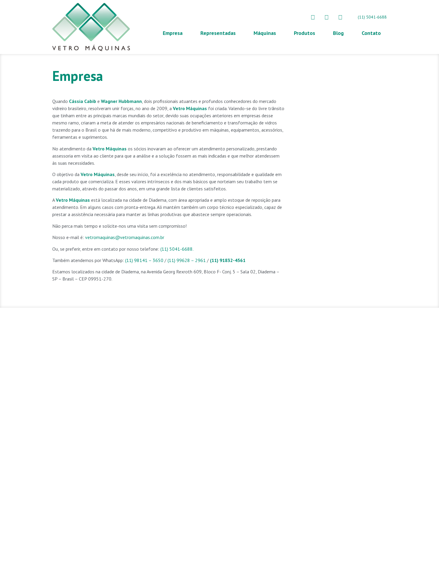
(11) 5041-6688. (177, 249)
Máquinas (265, 33)
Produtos (304, 33)
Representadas (218, 33)
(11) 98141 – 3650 (144, 260)
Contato (371, 33)
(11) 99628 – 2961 (187, 260)
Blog (338, 33)
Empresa (172, 33)
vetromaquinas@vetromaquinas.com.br (124, 237)
